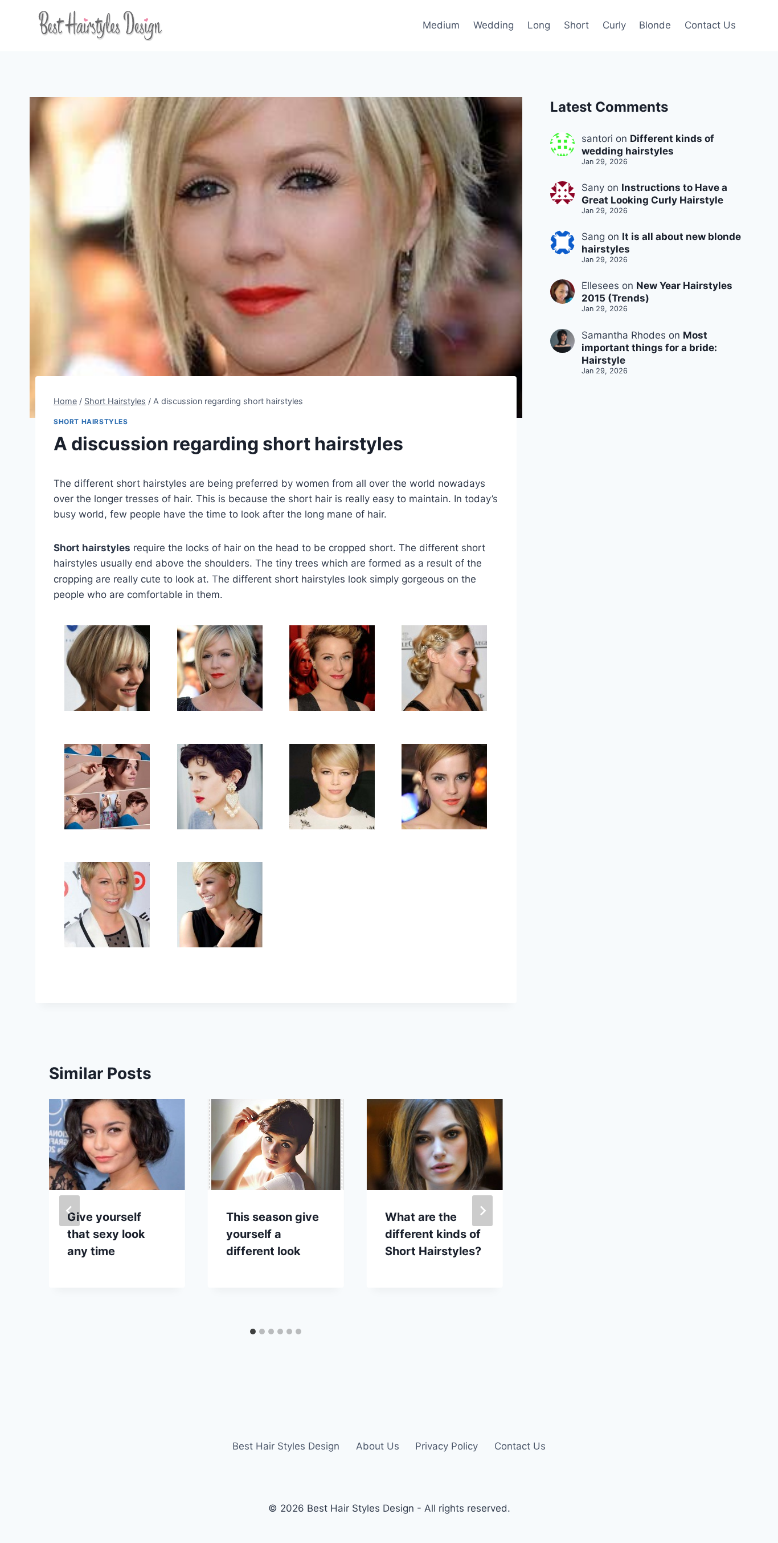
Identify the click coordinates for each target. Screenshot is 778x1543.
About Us (377, 1446)
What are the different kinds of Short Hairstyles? (433, 1234)
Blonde (655, 25)
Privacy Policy (446, 1446)
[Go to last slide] (69, 1210)
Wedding (493, 25)
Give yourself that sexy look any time (106, 1234)
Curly (614, 25)
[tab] (253, 1331)
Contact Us (710, 25)
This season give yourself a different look (272, 1234)
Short (576, 25)
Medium (441, 25)
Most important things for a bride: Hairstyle (649, 347)
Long (538, 25)
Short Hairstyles (91, 421)
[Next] (482, 1210)
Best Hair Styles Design (285, 1446)
